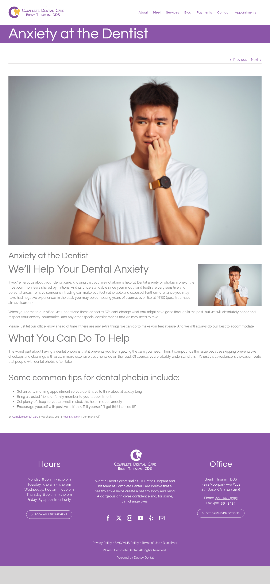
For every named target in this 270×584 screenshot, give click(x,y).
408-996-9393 (226, 498)
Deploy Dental (144, 557)
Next (254, 60)
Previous (240, 60)
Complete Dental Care (25, 416)
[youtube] (140, 518)
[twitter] (119, 518)
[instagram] (129, 518)
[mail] (162, 518)
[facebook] (108, 518)
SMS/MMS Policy (127, 543)
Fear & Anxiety (71, 416)
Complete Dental (126, 550)
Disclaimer (170, 543)
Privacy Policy (102, 543)
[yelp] (151, 518)
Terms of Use (151, 543)
